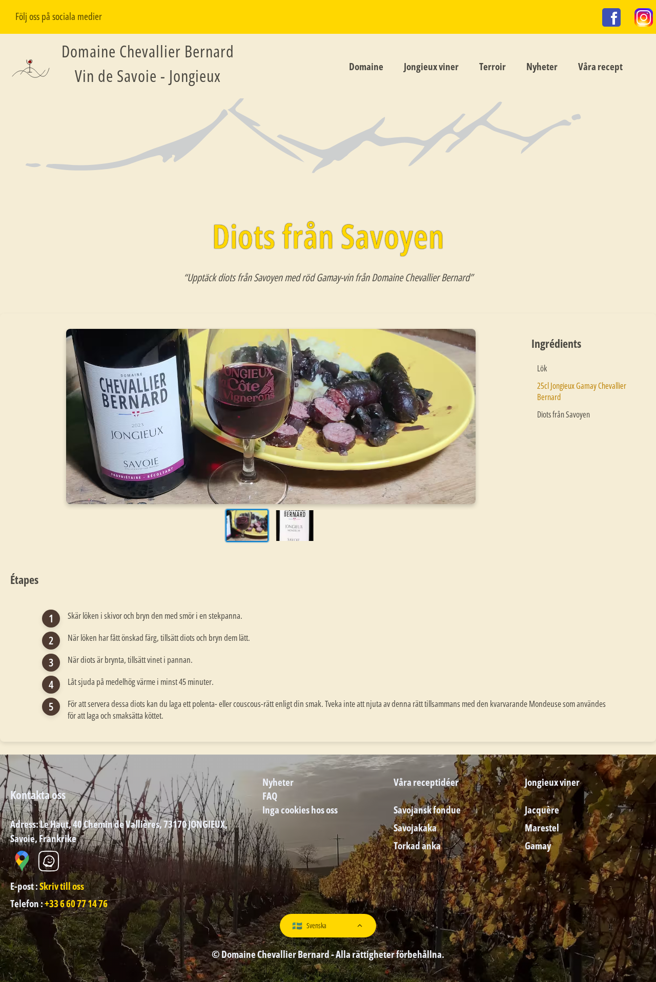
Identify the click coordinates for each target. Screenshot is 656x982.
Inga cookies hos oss (300, 810)
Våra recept (600, 66)
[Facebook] (611, 19)
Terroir (492, 66)
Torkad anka (417, 845)
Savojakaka (415, 827)
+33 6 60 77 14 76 (76, 903)
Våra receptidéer (426, 782)
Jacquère (542, 810)
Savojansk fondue (427, 810)
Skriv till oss (61, 886)
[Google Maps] (22, 869)
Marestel (542, 827)
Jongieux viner (431, 66)
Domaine (366, 66)
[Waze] (48, 869)
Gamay (538, 845)
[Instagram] (643, 19)
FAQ (269, 796)
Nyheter (542, 66)
